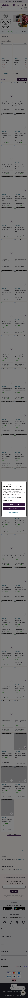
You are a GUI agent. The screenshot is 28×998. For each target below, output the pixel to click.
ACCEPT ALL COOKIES (14, 504)
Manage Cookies (14, 512)
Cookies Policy (9, 497)
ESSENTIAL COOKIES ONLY (14, 508)
